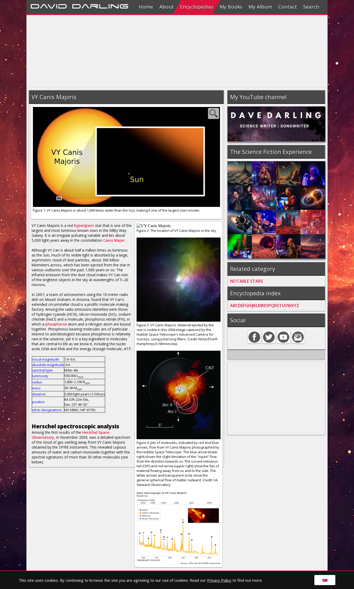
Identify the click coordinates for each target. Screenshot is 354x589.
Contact (287, 6)
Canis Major (114, 240)
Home (146, 6)
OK (325, 580)
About (166, 6)
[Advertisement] (176, 51)
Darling (100, 5)
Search (311, 6)
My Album (260, 6)
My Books (231, 6)
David (48, 5)
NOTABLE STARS (246, 281)
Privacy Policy (219, 580)
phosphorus (56, 324)
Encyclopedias (196, 6)
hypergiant (84, 225)
